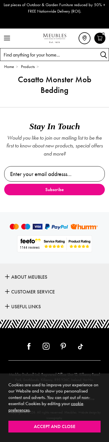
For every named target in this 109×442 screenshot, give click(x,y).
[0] (100, 43)
